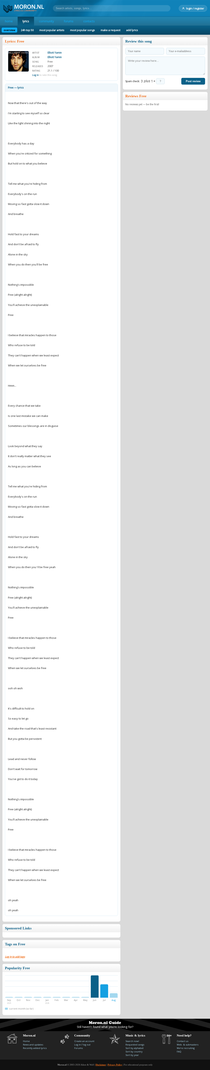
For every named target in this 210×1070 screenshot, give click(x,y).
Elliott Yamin (55, 52)
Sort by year (132, 1055)
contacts (89, 21)
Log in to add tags (15, 956)
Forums (78, 1048)
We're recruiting (186, 1048)
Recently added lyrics (35, 1048)
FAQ (179, 1051)
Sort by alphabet (135, 1048)
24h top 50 (27, 30)
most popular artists (51, 30)
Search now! (132, 1041)
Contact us (182, 1041)
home (9, 21)
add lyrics (132, 30)
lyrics (26, 21)
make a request (110, 30)
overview (9, 30)
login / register (195, 8)
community (46, 21)
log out (86, 1044)
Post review (193, 81)
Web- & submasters (187, 1044)
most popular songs (82, 30)
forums (68, 21)
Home (26, 1041)
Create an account (84, 1041)
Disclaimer (101, 1064)
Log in (35, 74)
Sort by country (134, 1051)
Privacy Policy (115, 1064)
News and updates (33, 1044)
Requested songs (135, 1044)
